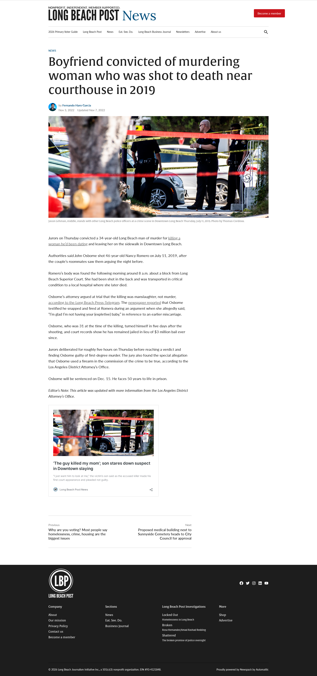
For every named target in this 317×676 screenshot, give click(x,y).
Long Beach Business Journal (154, 32)
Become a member (269, 13)
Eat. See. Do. (126, 32)
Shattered (184, 638)
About (52, 615)
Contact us (55, 632)
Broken (184, 627)
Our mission (57, 620)
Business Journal (117, 626)
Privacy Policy (58, 626)
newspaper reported (144, 302)
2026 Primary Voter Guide (63, 32)
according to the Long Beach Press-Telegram (83, 302)
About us (216, 32)
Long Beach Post (92, 32)
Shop (222, 615)
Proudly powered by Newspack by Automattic (242, 669)
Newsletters (183, 32)
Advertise (200, 32)
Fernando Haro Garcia (76, 105)
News (110, 32)
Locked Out (178, 617)
